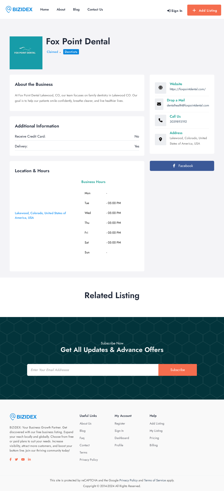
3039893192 (178, 121)
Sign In (119, 430)
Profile (119, 445)
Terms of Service (155, 480)
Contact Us (95, 9)
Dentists (71, 52)
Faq (82, 438)
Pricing (154, 438)
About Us (85, 423)
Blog (76, 9)
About (61, 9)
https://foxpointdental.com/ (188, 89)
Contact (84, 445)
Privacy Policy (89, 459)
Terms (83, 452)
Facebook (185, 165)
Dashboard (122, 438)
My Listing (156, 430)
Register (120, 423)
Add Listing (208, 10)
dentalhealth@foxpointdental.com (188, 105)
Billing (154, 445)
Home (44, 9)
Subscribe (177, 369)
